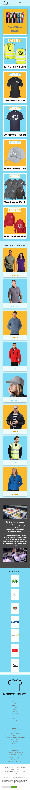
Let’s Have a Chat (15, 758)
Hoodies (15, 707)
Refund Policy (15, 733)
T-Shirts (15, 703)
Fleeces (15, 719)
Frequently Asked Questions (15, 730)
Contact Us (15, 743)
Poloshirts (15, 705)
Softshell (15, 711)
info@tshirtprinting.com (16, 761)
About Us (15, 728)
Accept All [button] (14, 786)
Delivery (15, 735)
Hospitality (15, 721)
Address (15, 751)
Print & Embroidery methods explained (15, 737)
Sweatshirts (15, 709)
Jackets (15, 715)
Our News (15, 741)
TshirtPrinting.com (15, 767)
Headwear (15, 713)
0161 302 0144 (16, 759)
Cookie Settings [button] (6, 786)
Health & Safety (15, 739)
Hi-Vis (15, 717)
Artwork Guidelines (15, 732)
